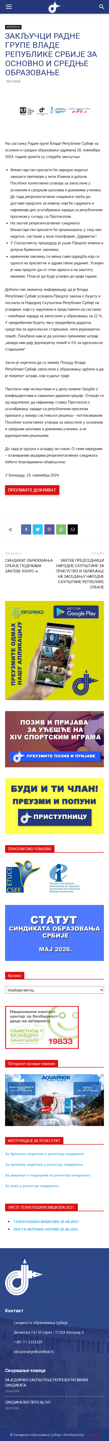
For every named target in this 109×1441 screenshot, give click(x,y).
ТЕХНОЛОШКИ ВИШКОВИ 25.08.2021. (46, 1221)
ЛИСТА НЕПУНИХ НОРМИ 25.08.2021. (46, 1229)
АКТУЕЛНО (13, 27)
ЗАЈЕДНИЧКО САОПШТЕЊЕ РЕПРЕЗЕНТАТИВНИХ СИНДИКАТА (46, 1382)
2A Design (92, 1435)
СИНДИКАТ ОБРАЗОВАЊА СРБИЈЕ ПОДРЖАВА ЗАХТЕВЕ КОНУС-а (29, 565)
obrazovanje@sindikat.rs (34, 1351)
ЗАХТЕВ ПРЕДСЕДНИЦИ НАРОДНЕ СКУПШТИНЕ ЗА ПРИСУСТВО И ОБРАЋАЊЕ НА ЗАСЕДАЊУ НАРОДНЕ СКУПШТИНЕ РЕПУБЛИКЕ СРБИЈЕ (80, 573)
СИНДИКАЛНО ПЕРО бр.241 (28, 1402)
